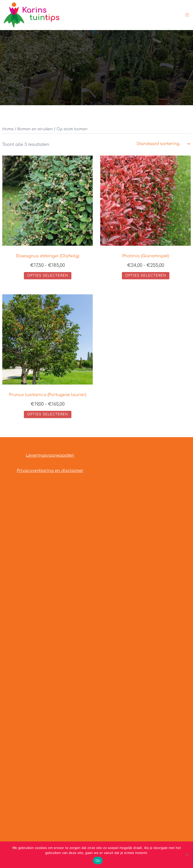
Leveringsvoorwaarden (50, 455)
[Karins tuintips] (31, 15)
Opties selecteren (47, 275)
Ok (97, 860)
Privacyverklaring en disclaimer (50, 470)
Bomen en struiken (35, 129)
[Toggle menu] (187, 15)
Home (8, 129)
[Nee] (186, 854)
